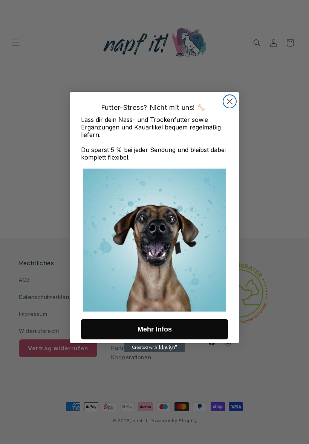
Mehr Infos (155, 329)
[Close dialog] (229, 101)
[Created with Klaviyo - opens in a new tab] (154, 347)
